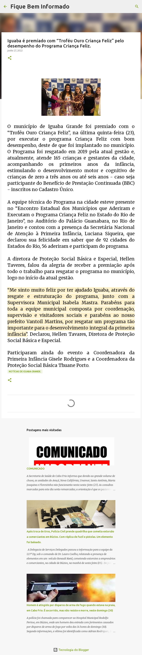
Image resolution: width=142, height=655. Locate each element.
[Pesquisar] (74, 6)
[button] (9, 58)
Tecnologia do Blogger (73, 649)
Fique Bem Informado (40, 6)
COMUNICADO (36, 468)
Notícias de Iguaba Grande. (25, 371)
